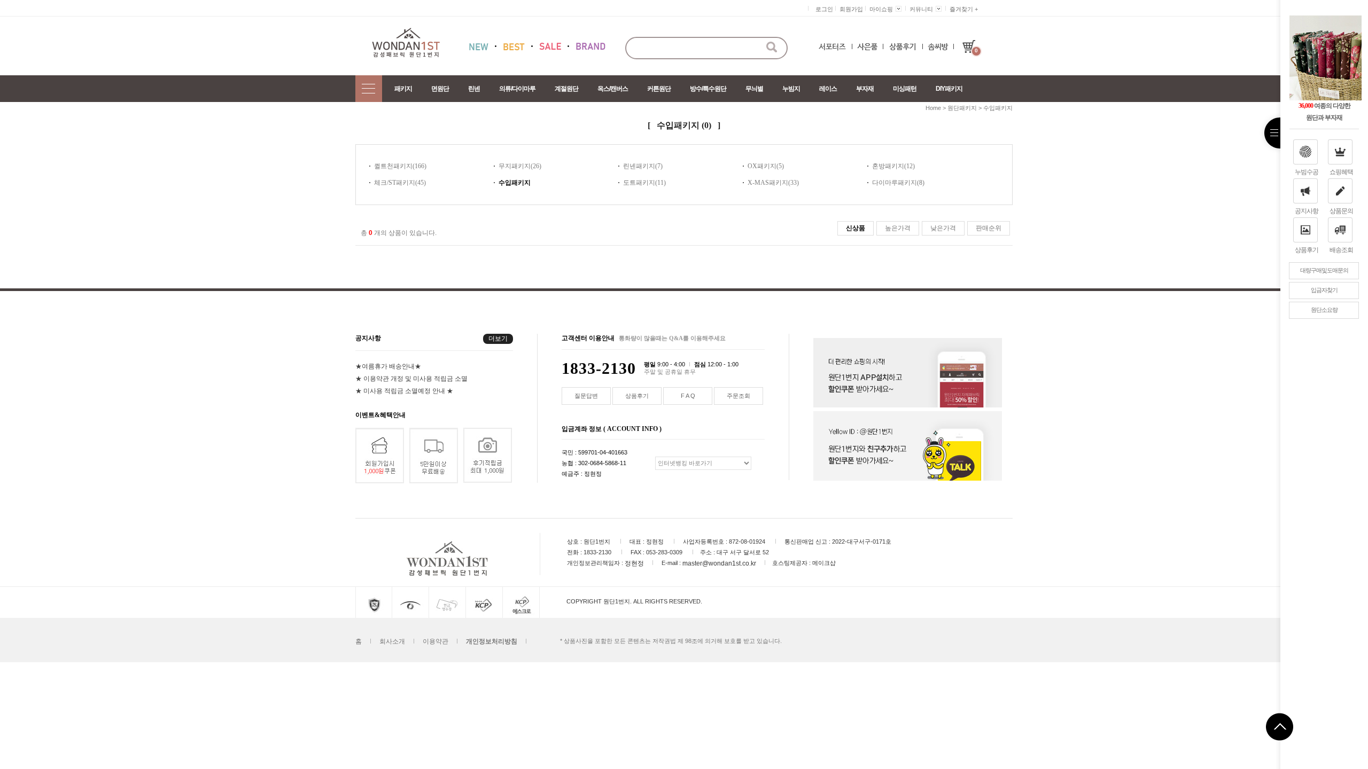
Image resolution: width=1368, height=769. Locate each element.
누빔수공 (1306, 172)
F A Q (688, 396)
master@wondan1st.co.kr (719, 563)
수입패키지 (998, 108)
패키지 (403, 88)
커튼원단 (659, 88)
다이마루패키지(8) (898, 182)
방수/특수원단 (708, 88)
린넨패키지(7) (643, 166)
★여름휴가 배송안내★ (388, 366)
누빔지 (791, 88)
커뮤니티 (921, 9)
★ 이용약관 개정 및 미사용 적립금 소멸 (411, 378)
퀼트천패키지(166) (400, 166)
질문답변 (586, 396)
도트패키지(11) (644, 182)
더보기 (498, 338)
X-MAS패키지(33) (773, 182)
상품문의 (1341, 211)
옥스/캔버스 (612, 88)
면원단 (440, 88)
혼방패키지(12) (893, 166)
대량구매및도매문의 (1324, 270)
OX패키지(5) (766, 166)
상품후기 (1306, 250)
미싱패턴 (904, 88)
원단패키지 (962, 108)
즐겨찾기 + (964, 9)
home (933, 108)
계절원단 (566, 88)
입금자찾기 (1324, 290)
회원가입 (851, 9)
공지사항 (1306, 211)
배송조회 (1341, 250)
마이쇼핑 (881, 9)
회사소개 (392, 641)
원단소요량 (1324, 310)
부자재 (865, 88)
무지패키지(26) (520, 166)
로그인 (824, 9)
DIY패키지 (949, 88)
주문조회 (738, 396)
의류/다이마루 (517, 88)
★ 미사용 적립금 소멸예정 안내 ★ (404, 391)
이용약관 (435, 641)
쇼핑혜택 (1341, 172)
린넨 (474, 88)
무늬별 (754, 88)
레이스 (828, 88)
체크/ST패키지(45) (400, 182)
